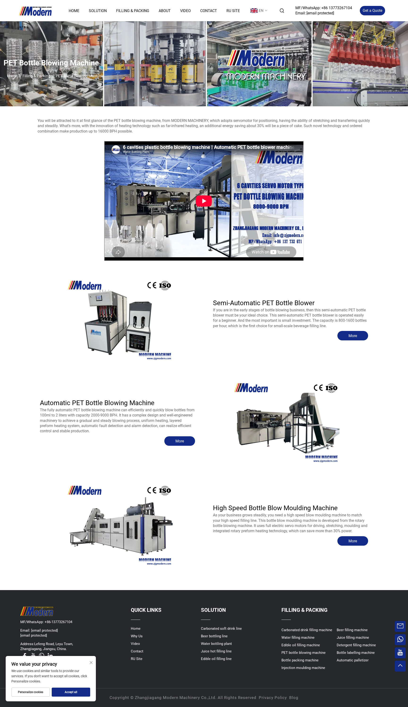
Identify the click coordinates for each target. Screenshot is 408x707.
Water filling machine (297, 637)
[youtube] (33, 655)
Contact (208, 11)
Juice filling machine (353, 637)
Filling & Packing (132, 11)
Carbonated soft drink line (221, 628)
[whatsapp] (41, 655)
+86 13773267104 (336, 8)
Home (74, 11)
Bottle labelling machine (356, 653)
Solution (98, 11)
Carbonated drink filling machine (306, 630)
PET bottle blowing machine (303, 653)
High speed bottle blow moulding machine (275, 508)
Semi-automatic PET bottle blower (263, 303)
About (165, 11)
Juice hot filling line (216, 651)
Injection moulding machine (303, 668)
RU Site (233, 11)
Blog (293, 697)
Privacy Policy (273, 697)
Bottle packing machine (300, 660)
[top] (400, 666)
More (352, 336)
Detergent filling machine (356, 645)
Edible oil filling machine (300, 645)
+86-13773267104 (58, 622)
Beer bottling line (214, 636)
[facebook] (24, 655)
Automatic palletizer (353, 660)
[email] (400, 626)
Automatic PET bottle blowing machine (97, 403)
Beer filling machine (352, 630)
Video (185, 11)
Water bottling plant (216, 644)
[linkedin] (50, 655)
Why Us (137, 636)
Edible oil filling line (216, 659)
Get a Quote (372, 10)
